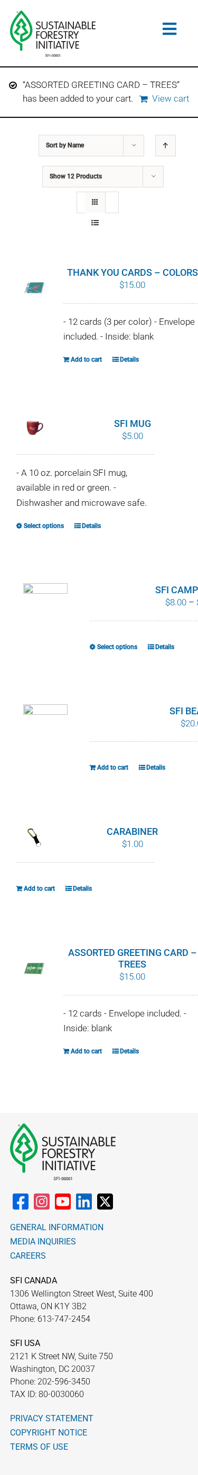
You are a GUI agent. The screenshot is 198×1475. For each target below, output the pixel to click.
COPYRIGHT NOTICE (48, 1433)
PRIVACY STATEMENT (51, 1418)
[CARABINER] (34, 837)
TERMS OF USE (39, 1447)
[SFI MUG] (34, 429)
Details (129, 359)
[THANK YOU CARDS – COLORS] (34, 289)
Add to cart (86, 359)
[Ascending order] (165, 145)
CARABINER (132, 831)
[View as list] (95, 223)
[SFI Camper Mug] (45, 600)
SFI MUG (132, 423)
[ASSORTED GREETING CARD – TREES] (34, 969)
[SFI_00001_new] (53, 14)
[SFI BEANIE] (45, 724)
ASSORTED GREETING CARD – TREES (132, 958)
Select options (44, 526)
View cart (170, 98)
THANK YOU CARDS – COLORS (132, 272)
